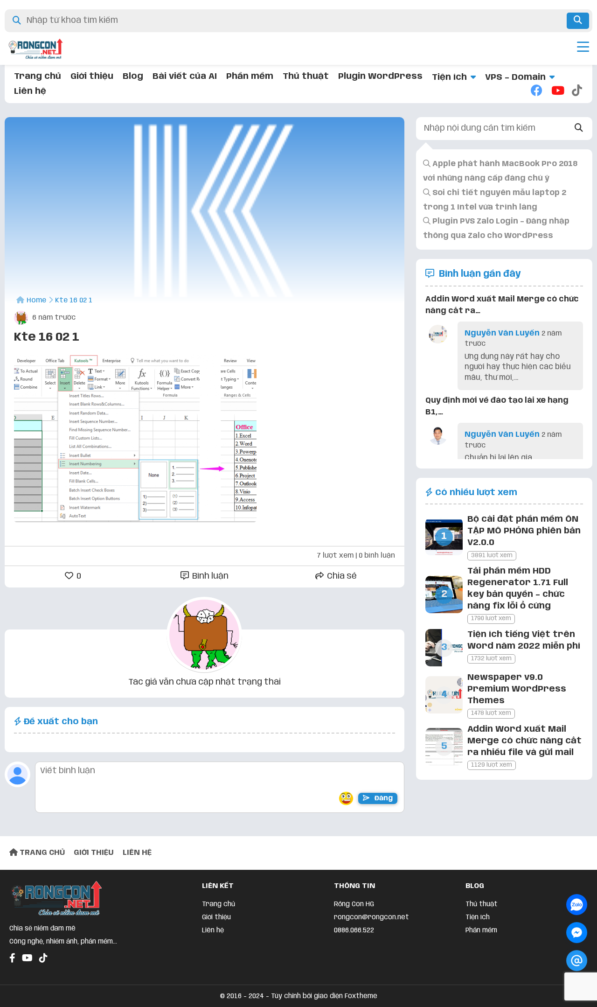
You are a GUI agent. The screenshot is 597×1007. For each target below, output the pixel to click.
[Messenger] (576, 932)
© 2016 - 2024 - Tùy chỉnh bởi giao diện (282, 996)
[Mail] (576, 960)
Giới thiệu (91, 76)
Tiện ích (449, 77)
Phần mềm (249, 76)
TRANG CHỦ (41, 853)
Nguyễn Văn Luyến (502, 333)
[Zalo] (576, 904)
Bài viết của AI (185, 76)
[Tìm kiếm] (578, 21)
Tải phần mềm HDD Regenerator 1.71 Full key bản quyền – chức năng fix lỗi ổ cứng (517, 589)
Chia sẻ (341, 576)
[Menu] (583, 48)
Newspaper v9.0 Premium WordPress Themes (516, 689)
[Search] (579, 128)
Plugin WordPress (380, 76)
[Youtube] (557, 91)
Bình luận (209, 576)
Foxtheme (361, 996)
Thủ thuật (306, 76)
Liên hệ (30, 91)
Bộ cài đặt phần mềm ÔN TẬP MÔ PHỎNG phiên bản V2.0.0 (524, 531)
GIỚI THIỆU (94, 853)
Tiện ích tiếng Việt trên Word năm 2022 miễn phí (523, 640)
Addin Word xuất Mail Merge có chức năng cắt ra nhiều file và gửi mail (524, 741)
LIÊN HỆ (137, 853)
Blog (133, 76)
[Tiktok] (577, 91)
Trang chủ (37, 76)
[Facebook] (536, 91)
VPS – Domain (515, 77)
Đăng (383, 798)
